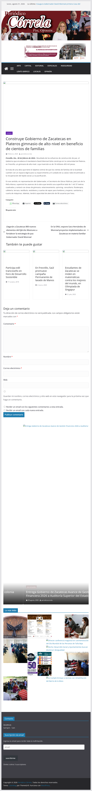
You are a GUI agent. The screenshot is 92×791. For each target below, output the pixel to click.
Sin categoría (11, 587)
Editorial (39, 66)
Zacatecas (7, 725)
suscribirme (10, 758)
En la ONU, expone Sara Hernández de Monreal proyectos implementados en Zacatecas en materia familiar (68, 230)
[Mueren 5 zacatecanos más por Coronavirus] (15, 627)
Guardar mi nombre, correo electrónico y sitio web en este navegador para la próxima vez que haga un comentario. (46, 398)
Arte (19, 66)
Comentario (9, 323)
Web (5, 380)
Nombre (8, 356)
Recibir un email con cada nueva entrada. (25, 410)
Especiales (52, 66)
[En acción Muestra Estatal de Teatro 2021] (40, 627)
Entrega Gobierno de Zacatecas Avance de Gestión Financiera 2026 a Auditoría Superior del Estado (56, 2)
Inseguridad (66, 66)
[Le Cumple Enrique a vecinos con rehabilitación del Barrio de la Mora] (67, 679)
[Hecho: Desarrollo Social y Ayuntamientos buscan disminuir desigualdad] (67, 648)
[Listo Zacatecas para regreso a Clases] (77, 627)
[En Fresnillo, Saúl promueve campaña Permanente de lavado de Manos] (46, 251)
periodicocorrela (26, 154)
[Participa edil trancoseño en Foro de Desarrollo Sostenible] (16, 251)
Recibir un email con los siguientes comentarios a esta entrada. (34, 407)
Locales (37, 71)
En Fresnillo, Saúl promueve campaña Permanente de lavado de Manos (44, 274)
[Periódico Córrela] (6, 69)
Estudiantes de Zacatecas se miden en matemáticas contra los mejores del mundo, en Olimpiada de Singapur (75, 278)
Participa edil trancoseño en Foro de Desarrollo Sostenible (16, 272)
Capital (28, 66)
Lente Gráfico (23, 71)
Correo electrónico (12, 368)
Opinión (48, 71)
